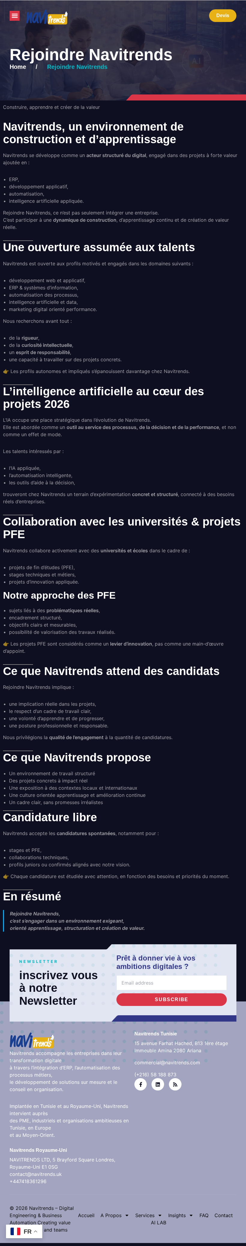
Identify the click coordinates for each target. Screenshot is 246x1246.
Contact (223, 1215)
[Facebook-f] (140, 1084)
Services (144, 1215)
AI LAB (158, 1223)
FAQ (204, 1215)
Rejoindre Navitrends (77, 66)
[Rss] (175, 1084)
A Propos (111, 1215)
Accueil (86, 1215)
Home (18, 66)
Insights (177, 1215)
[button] (15, 16)
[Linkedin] (158, 1084)
